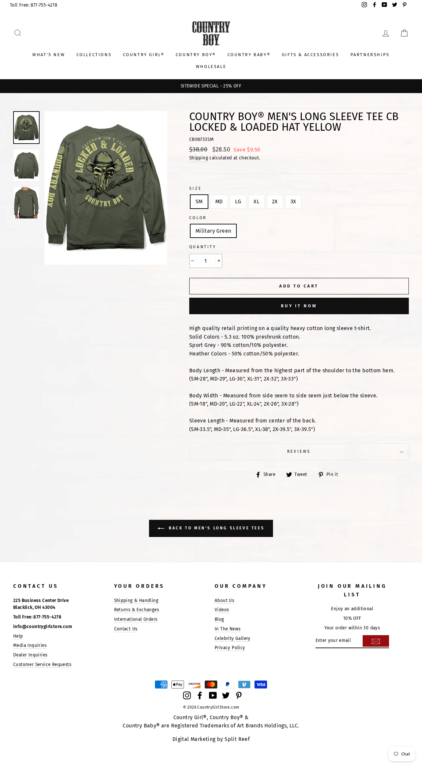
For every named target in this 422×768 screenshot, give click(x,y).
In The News (227, 629)
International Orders (136, 619)
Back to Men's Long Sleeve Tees (216, 528)
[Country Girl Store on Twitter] (226, 695)
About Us (224, 600)
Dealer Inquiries (30, 655)
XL (256, 201)
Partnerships (370, 54)
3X (293, 201)
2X (275, 201)
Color (198, 218)
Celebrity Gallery (233, 638)
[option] (211, 86)
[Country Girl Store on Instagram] (187, 695)
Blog (219, 619)
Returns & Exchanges (136, 610)
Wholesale (211, 66)
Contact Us (125, 629)
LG (238, 201)
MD (219, 201)
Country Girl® (144, 54)
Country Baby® (249, 54)
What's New (48, 54)
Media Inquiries (29, 645)
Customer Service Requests (42, 664)
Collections (94, 54)
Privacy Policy (230, 648)
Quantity (203, 247)
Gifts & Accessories (310, 54)
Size (195, 188)
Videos (222, 610)
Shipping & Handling (136, 600)
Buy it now (299, 305)
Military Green (213, 231)
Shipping (198, 158)
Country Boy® (196, 54)
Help (18, 636)
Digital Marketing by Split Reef (211, 739)
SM (199, 201)
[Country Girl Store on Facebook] (200, 695)
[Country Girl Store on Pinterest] (239, 695)
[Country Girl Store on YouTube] (213, 695)
